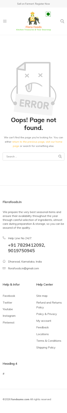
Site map (42, 295)
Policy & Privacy (46, 314)
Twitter (7, 302)
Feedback (42, 327)
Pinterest (8, 322)
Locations (42, 334)
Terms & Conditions (48, 340)
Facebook (9, 295)
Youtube (8, 309)
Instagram (9, 315)
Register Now (42, 3)
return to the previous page (28, 141)
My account (43, 320)
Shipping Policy (46, 347)
